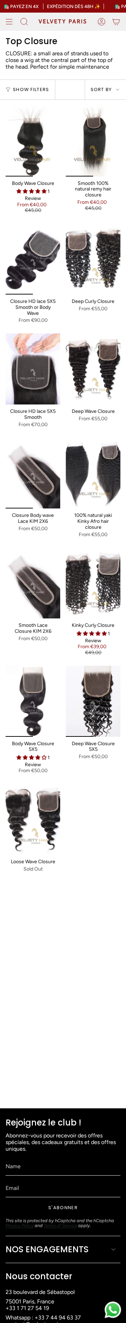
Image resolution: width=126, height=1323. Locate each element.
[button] (32, 191)
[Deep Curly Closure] (93, 259)
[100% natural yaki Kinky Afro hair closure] (93, 472)
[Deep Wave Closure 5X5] (93, 701)
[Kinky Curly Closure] (93, 582)
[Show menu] (9, 22)
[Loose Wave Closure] (33, 819)
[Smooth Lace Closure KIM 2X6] (33, 582)
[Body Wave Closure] (33, 140)
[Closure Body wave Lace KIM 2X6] (33, 472)
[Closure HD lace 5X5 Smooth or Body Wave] (33, 259)
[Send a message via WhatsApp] (112, 1309)
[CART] (116, 22)
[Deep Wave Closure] (93, 368)
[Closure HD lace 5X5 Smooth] (33, 368)
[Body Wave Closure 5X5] (33, 701)
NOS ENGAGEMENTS (47, 1249)
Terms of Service (60, 1225)
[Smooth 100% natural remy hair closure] (93, 140)
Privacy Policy (20, 1225)
